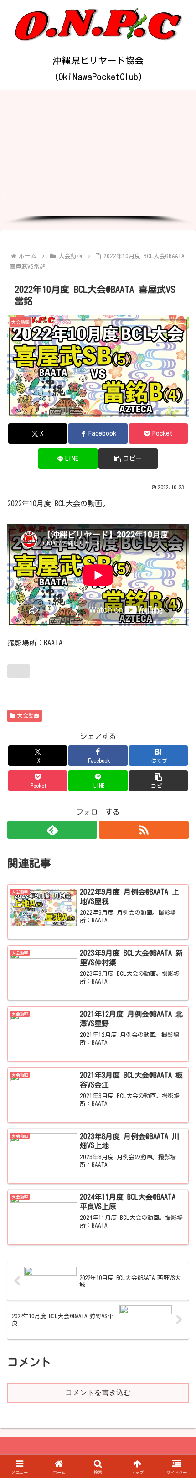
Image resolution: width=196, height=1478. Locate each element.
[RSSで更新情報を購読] (144, 830)
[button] (98, 192)
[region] (98, 157)
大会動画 (28, 715)
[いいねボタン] (18, 671)
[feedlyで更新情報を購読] (52, 830)
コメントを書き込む (98, 1392)
